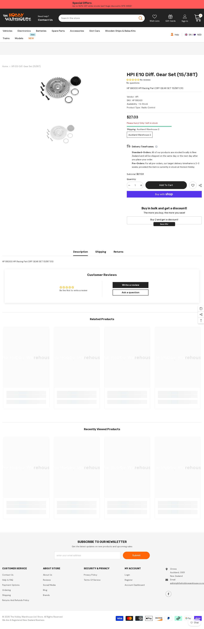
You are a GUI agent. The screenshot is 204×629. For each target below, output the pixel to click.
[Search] (102, 18)
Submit (136, 555)
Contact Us (45, 20)
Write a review (130, 285)
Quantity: (131, 179)
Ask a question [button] (130, 292)
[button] (132, 79)
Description (80, 252)
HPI (136, 96)
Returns (118, 252)
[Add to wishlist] (193, 185)
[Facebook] (168, 594)
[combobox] (97, 18)
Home (5, 66)
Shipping (100, 252)
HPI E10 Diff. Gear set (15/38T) (162, 74)
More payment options (164, 199)
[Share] (199, 185)
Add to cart (166, 185)
